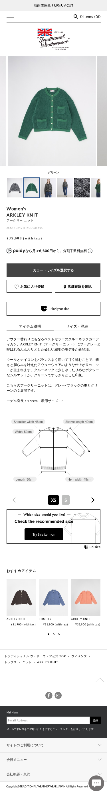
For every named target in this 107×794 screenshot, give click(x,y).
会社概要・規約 (19, 774)
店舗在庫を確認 (80, 286)
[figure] (14, 500)
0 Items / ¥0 (90, 16)
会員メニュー (17, 759)
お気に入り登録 (32, 286)
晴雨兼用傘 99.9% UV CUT (54, 5)
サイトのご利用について (25, 745)
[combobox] (53, 500)
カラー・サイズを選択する (53, 270)
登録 (95, 720)
